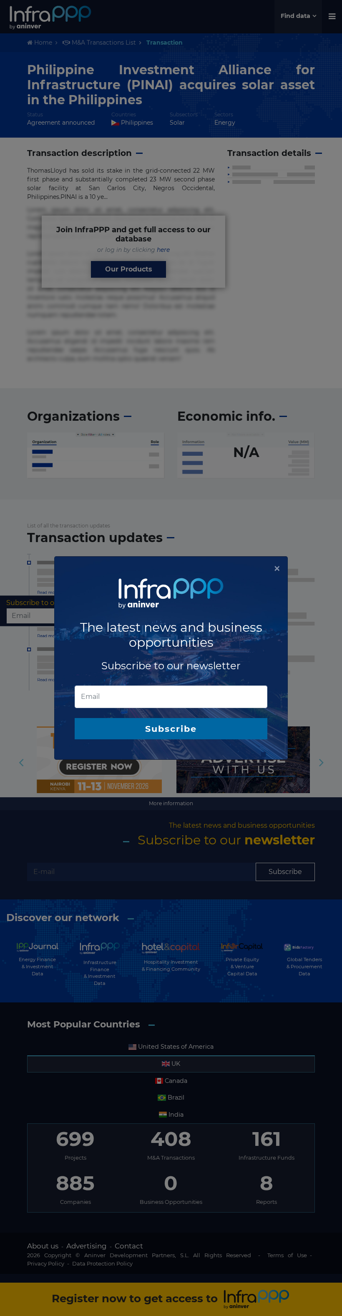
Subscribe (171, 728)
